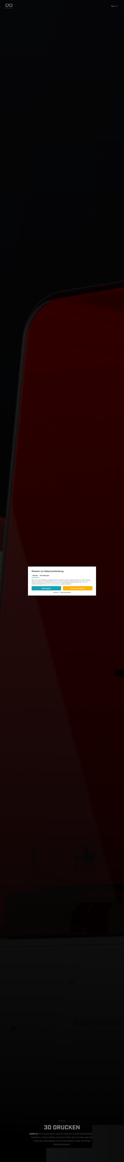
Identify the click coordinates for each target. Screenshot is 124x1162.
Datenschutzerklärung (65, 592)
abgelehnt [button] (85, 582)
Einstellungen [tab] (44, 575)
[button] (46, 588)
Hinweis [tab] (35, 575)
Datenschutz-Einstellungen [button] (53, 584)
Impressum (56, 592)
